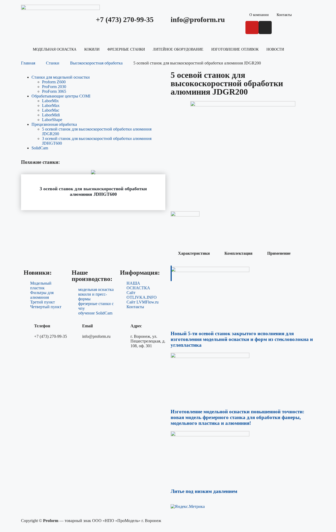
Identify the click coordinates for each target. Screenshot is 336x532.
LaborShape (52, 119)
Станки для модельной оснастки (61, 77)
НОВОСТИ (275, 49)
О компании (259, 15)
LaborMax (51, 105)
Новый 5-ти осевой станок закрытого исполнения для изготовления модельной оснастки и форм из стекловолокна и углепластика (242, 339)
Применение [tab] (279, 253)
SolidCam (40, 148)
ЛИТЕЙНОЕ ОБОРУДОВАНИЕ (178, 49)
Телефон (42, 326)
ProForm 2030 (54, 86)
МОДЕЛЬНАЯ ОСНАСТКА (54, 49)
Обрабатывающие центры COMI (61, 96)
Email (87, 326)
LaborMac (50, 110)
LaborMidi (51, 115)
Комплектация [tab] (238, 253)
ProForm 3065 (54, 91)
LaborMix (50, 101)
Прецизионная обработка (54, 124)
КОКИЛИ (91, 49)
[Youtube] (252, 27)
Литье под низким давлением (204, 491)
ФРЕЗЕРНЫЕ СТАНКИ (126, 49)
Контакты (284, 15)
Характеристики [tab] (194, 253)
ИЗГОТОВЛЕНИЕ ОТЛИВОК (235, 49)
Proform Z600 (54, 82)
